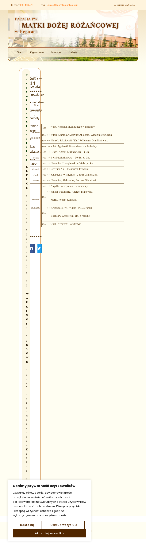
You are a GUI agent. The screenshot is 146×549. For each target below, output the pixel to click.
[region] (49, 510)
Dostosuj (27, 525)
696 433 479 (26, 5)
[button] (32, 248)
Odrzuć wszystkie (63, 525)
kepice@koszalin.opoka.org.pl (62, 5)
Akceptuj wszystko (49, 533)
